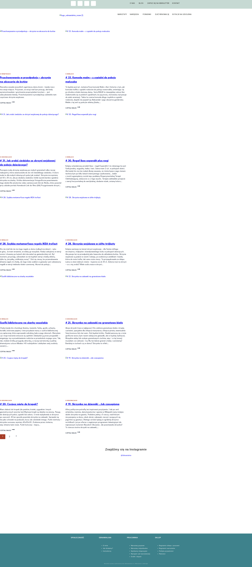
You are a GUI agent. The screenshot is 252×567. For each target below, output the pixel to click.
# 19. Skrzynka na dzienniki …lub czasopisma (92, 404)
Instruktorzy (107, 551)
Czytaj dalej (7, 103)
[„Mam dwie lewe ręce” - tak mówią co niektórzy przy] (236, 476)
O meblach (69, 74)
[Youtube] (86, 3)
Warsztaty (122, 14)
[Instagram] (73, 3)
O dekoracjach (6, 157)
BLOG (141, 3)
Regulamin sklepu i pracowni (169, 545)
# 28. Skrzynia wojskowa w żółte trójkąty (90, 244)
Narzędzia (134, 14)
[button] (132, 3)
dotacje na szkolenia (181, 14)
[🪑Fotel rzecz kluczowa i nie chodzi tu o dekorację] (204, 495)
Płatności (162, 554)
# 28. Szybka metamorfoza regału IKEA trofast (28, 244)
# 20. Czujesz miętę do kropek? (19, 404)
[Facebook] (80, 3)
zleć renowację (162, 14)
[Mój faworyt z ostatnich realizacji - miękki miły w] (47, 469)
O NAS (132, 3)
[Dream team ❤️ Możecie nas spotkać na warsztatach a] (173, 485)
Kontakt (176, 3)
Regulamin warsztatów (167, 548)
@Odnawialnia (126, 455)
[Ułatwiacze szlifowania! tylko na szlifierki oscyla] (79, 466)
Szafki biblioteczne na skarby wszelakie (24, 323)
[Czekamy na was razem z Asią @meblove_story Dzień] (141, 480)
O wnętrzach (5, 74)
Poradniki (147, 14)
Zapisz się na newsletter (158, 3)
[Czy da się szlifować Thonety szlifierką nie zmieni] (16, 492)
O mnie (105, 545)
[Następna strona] (16, 436)
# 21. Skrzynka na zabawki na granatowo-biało (94, 323)
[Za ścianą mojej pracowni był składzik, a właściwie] (110, 484)
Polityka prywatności (166, 551)
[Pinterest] (93, 3)
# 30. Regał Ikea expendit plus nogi (86, 160)
